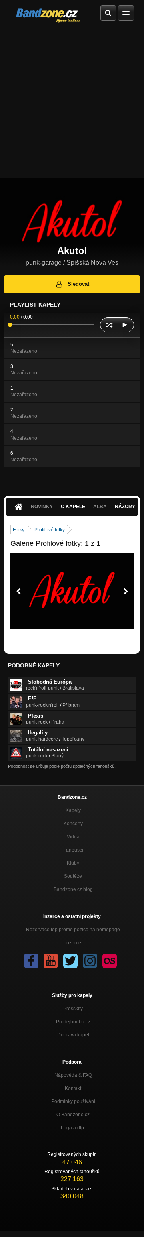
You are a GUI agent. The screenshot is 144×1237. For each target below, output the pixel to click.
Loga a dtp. (73, 1128)
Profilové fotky (49, 530)
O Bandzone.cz (73, 1114)
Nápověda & (73, 1075)
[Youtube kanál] (51, 961)
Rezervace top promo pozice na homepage (73, 929)
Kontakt (73, 1088)
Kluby (73, 863)
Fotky (18, 530)
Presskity (73, 1008)
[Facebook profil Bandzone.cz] (31, 961)
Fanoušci (73, 850)
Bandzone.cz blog (73, 889)
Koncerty (73, 823)
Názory (125, 506)
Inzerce (73, 943)
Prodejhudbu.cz (73, 1022)
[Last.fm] (109, 961)
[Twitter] (70, 961)
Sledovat (78, 284)
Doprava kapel (73, 1035)
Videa (73, 837)
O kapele (73, 506)
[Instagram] (90, 961)
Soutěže (73, 876)
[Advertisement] (72, 102)
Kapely (73, 810)
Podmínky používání (73, 1101)
